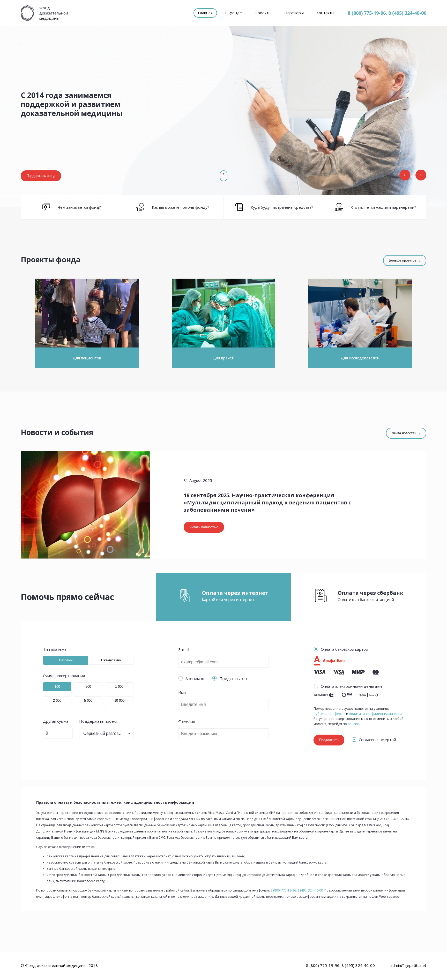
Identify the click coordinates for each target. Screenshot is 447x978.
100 (57, 687)
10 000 (119, 700)
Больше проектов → (405, 260)
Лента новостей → (406, 433)
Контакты (325, 12)
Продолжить (329, 740)
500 (88, 687)
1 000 (119, 687)
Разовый (65, 660)
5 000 (88, 700)
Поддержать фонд (40, 176)
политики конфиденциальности (375, 714)
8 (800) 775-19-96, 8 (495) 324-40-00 (387, 13)
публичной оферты (329, 714)
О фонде (233, 12)
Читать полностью (203, 527)
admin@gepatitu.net (408, 965)
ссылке (353, 724)
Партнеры (294, 12)
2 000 (57, 700)
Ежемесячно (111, 660)
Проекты (263, 12)
